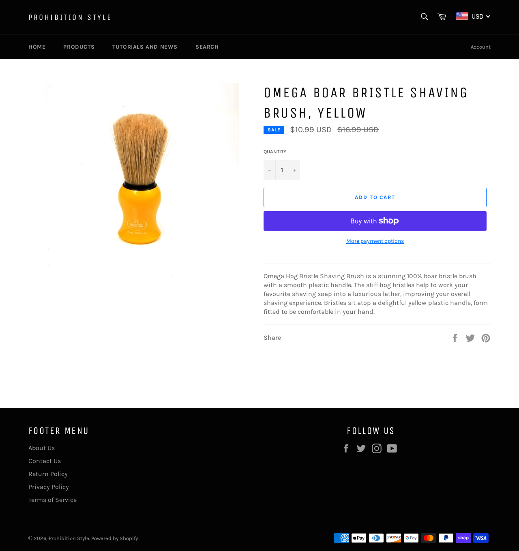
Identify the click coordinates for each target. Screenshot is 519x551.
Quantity (275, 151)
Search (207, 46)
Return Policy (48, 474)
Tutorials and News (145, 46)
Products (78, 46)
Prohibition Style (70, 17)
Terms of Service (52, 500)
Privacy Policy (48, 487)
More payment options (375, 241)
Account (481, 47)
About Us (41, 448)
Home (36, 46)
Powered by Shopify (114, 538)
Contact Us (44, 461)
